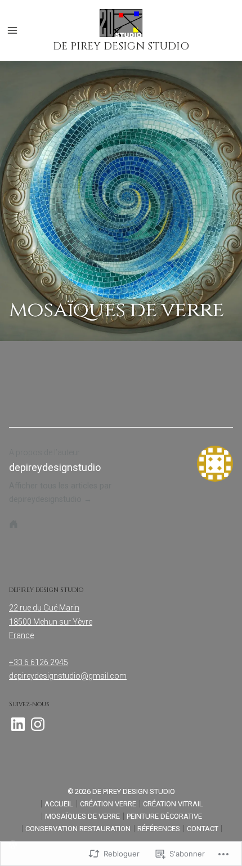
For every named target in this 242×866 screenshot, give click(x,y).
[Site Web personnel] (13, 523)
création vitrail (173, 803)
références (158, 828)
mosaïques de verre (82, 816)
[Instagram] (38, 724)
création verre (108, 803)
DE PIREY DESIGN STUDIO (121, 46)
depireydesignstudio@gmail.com (68, 675)
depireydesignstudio (55, 467)
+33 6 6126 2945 (38, 662)
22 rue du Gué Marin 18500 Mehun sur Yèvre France (50, 621)
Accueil (58, 803)
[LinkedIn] (18, 724)
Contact (202, 828)
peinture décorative (164, 816)
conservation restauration (78, 828)
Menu (12, 30)
